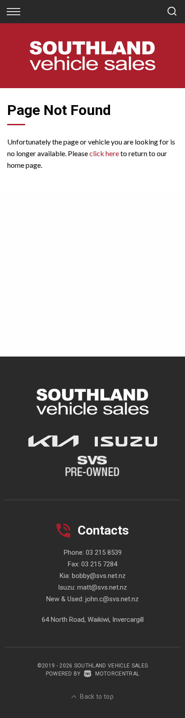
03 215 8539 (104, 552)
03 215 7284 (99, 564)
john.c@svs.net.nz (112, 599)
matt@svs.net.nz (102, 587)
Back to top (97, 696)
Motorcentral (117, 674)
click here (104, 153)
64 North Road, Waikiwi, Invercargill (93, 620)
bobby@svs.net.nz (99, 576)
